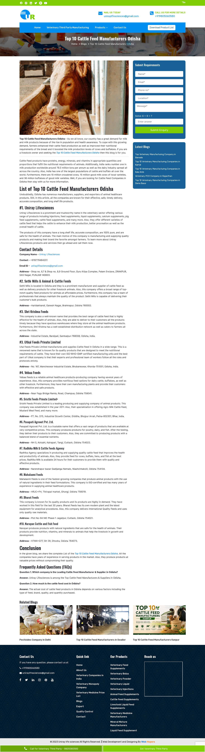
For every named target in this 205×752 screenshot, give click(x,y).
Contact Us (120, 27)
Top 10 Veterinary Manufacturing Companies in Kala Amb (157, 170)
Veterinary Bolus (119, 673)
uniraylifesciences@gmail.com (121, 16)
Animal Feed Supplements (124, 694)
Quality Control (84, 711)
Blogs (84, 44)
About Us (81, 670)
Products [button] (100, 27)
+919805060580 (165, 16)
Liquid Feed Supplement (123, 730)
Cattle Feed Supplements (124, 699)
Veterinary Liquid (119, 684)
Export (80, 706)
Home (38, 27)
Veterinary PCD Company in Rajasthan (153, 176)
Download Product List (162, 27)
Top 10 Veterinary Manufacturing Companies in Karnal (157, 163)
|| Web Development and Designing (119, 741)
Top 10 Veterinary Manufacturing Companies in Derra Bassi (157, 182)
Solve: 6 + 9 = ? (143, 115)
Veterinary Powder (120, 678)
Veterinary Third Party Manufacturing (68, 27)
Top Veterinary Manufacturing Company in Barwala (155, 156)
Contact (80, 716)
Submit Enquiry (159, 130)
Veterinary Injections (122, 689)
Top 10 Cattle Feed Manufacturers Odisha (77, 152)
